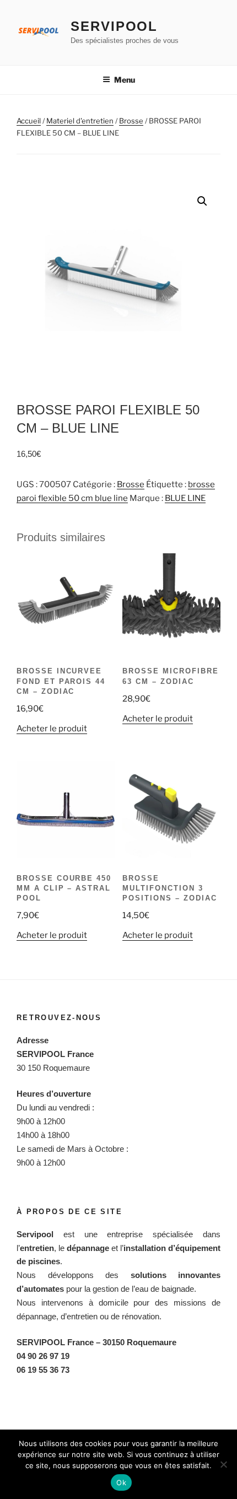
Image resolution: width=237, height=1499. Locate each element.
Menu (124, 79)
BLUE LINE (185, 498)
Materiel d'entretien (80, 120)
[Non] (223, 1464)
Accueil (29, 120)
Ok (121, 1482)
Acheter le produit (52, 729)
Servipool (114, 26)
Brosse (131, 120)
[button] (202, 201)
